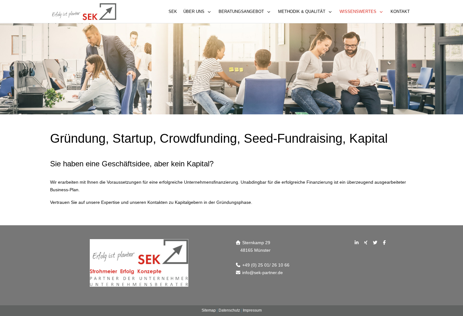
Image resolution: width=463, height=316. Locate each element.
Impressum (252, 310)
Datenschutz (229, 310)
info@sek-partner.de (262, 272)
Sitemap (209, 310)
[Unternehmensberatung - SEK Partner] (84, 11)
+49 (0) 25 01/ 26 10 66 (265, 264)
